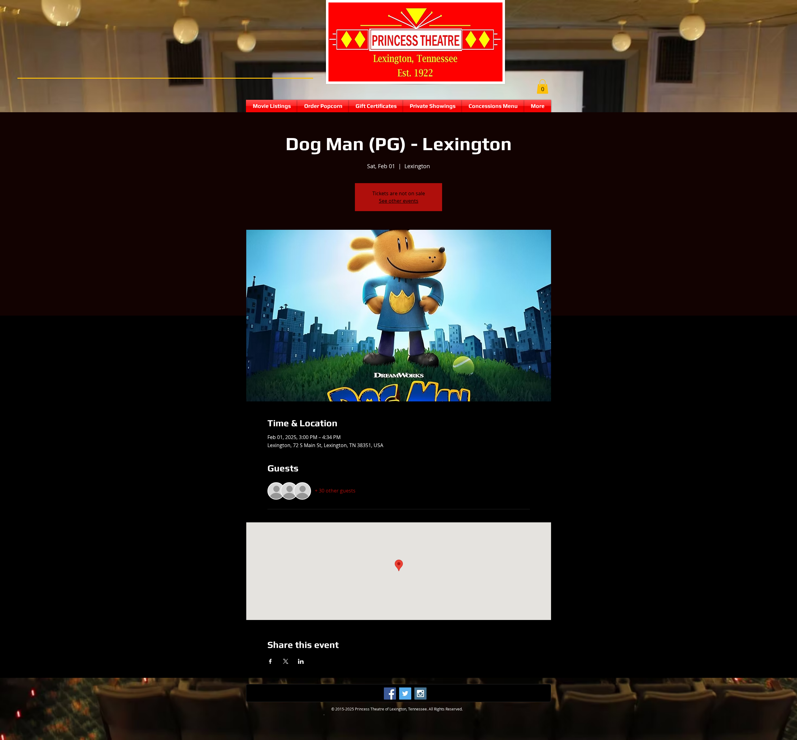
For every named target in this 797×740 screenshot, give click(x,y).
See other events (398, 200)
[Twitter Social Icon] (405, 693)
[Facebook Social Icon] (390, 693)
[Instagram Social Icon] (420, 693)
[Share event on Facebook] (270, 661)
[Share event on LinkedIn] (301, 661)
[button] (542, 86)
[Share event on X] (286, 661)
